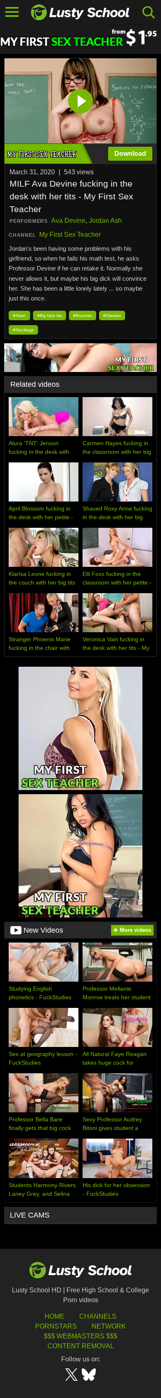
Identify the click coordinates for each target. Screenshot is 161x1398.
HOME (54, 1316)
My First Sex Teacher (70, 234)
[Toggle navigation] (12, 12)
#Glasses (112, 315)
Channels (97, 1316)
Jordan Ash (105, 220)
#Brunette (82, 315)
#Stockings (23, 330)
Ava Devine (68, 220)
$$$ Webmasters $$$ (80, 1336)
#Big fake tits (49, 315)
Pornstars (56, 1326)
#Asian (19, 315)
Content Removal (80, 1346)
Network (109, 1326)
